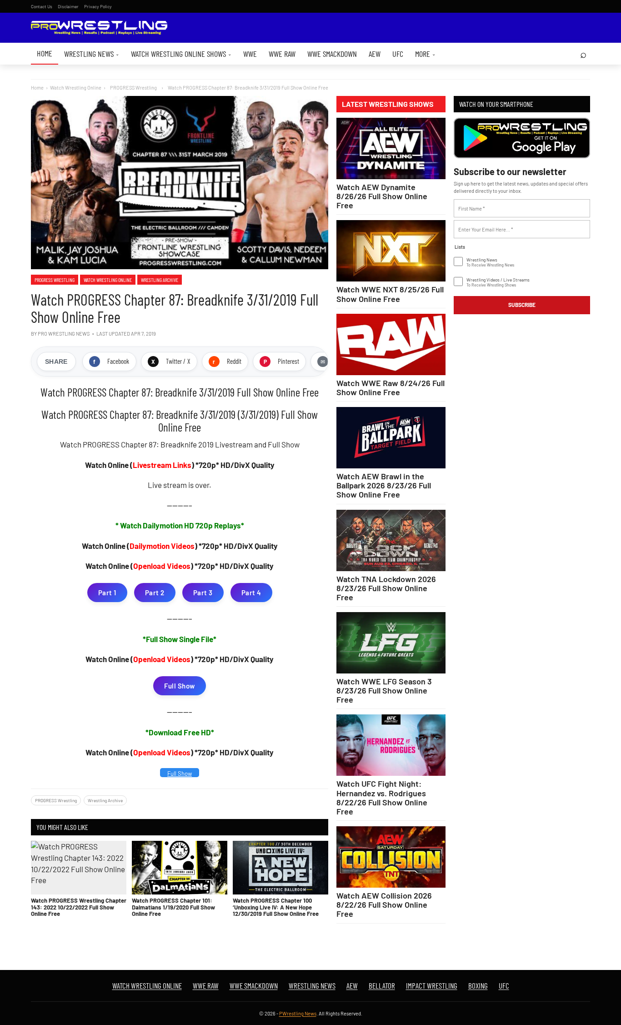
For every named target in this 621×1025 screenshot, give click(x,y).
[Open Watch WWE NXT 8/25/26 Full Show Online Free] (391, 250)
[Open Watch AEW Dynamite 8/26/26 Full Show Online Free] (391, 148)
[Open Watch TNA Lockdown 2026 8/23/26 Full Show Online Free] (391, 540)
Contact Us (41, 6)
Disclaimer (68, 6)
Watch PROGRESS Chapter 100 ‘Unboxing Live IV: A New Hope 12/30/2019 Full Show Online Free (276, 907)
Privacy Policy (98, 6)
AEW (375, 54)
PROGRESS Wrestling (55, 279)
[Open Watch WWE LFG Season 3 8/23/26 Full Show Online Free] (391, 642)
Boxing (478, 985)
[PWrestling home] (99, 28)
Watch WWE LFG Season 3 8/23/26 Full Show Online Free (384, 690)
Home (44, 53)
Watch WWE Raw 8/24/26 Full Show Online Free (390, 387)
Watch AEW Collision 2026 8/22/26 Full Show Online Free (384, 904)
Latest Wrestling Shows (388, 104)
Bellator (382, 985)
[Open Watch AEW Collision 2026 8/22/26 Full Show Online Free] (391, 857)
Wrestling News (91, 54)
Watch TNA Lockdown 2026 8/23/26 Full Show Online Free (386, 588)
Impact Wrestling (431, 985)
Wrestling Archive (159, 279)
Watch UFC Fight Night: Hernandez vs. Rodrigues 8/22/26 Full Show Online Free (381, 797)
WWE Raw (282, 54)
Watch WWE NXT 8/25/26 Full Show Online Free (390, 293)
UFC (397, 54)
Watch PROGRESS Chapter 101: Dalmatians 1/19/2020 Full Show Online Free (173, 907)
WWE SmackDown (332, 54)
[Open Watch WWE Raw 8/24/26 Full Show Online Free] (391, 344)
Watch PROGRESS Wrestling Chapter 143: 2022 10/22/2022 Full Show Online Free (78, 907)
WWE (250, 54)
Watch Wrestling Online (75, 87)
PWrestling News (297, 1013)
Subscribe (522, 304)
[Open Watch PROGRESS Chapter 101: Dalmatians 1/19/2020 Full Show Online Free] (179, 867)
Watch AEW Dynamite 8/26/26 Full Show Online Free (381, 196)
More (425, 54)
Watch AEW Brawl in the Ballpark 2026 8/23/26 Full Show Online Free (383, 485)
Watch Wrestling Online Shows (181, 54)
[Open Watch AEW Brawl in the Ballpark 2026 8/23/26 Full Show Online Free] (391, 437)
